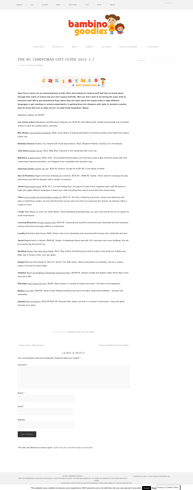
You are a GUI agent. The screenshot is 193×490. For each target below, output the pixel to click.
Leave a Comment (36, 65)
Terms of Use (110, 486)
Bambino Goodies (96, 25)
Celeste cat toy (35, 151)
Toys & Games (89, 332)
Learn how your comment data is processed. (73, 447)
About (45, 486)
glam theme (153, 476)
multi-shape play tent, (37, 283)
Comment (23, 365)
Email (21, 406)
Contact (56, 486)
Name (21, 393)
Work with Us (144, 486)
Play (82, 332)
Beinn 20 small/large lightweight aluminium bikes (48, 273)
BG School (80, 486)
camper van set (33, 169)
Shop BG (67, 486)
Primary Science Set (47, 222)
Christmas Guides (73, 332)
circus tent (26, 291)
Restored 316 (165, 476)
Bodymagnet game (32, 186)
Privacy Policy (127, 486)
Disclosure (95, 486)
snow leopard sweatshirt (40, 133)
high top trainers (29, 301)
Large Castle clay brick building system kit (43, 197)
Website (21, 420)
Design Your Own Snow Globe (40, 251)
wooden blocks (34, 158)
